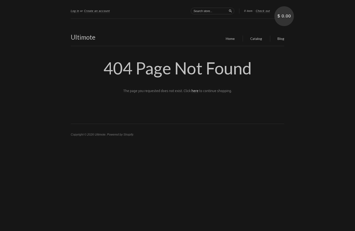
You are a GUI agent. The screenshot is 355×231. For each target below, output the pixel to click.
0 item (248, 10)
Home (230, 38)
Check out (263, 10)
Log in (75, 10)
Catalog (256, 38)
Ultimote (83, 37)
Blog (280, 38)
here (195, 91)
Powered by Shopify (120, 134)
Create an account (97, 10)
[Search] (230, 10)
